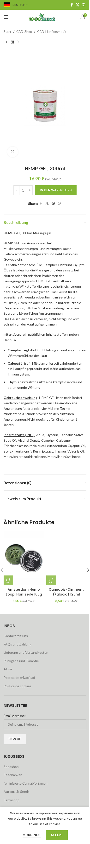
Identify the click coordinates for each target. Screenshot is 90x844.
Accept (57, 835)
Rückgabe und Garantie (21, 661)
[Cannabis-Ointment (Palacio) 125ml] (66, 558)
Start (7, 31)
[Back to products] (12, 42)
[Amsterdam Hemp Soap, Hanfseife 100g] (24, 558)
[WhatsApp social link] (59, 203)
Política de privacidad (19, 677)
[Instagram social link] (83, 5)
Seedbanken (13, 775)
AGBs (8, 669)
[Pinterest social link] (53, 203)
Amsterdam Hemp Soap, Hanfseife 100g (24, 592)
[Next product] (18, 42)
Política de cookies (17, 686)
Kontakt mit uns (16, 636)
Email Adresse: (15, 716)
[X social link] (77, 5)
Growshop (11, 800)
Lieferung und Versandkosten (26, 652)
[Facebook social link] (71, 5)
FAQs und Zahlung (17, 644)
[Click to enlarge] (12, 152)
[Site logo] (45, 16)
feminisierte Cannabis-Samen (26, 783)
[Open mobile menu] (6, 17)
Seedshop (11, 767)
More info (32, 835)
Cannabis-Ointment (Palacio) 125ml (66, 592)
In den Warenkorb (56, 190)
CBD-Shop (24, 31)
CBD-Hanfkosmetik (51, 31)
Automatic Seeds (17, 791)
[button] (8, 580)
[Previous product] (6, 42)
